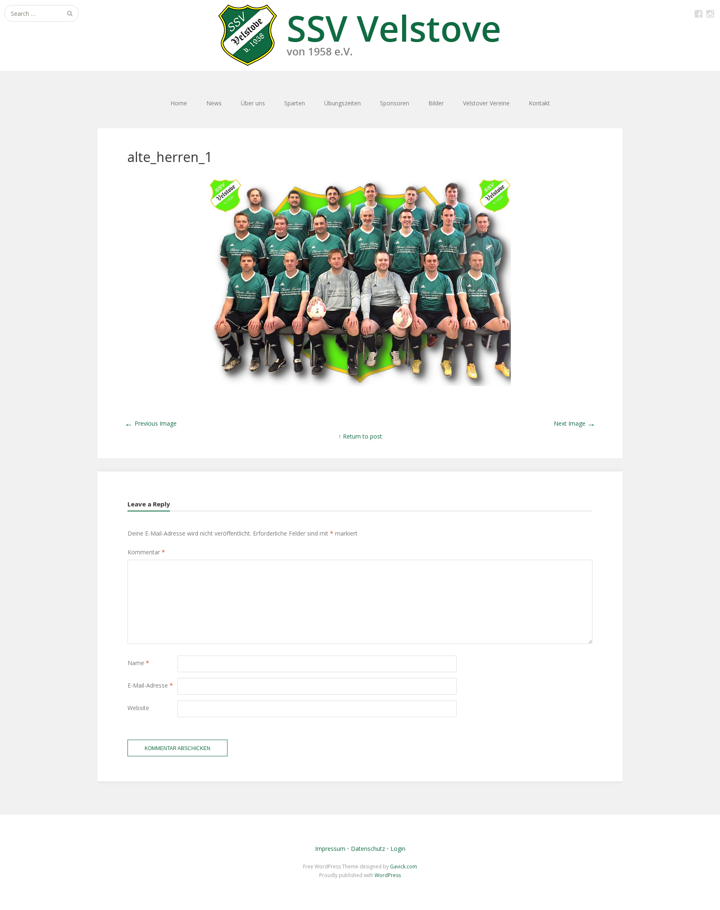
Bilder (436, 103)
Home (178, 103)
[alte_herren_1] (360, 384)
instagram (710, 13)
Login (397, 849)
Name (138, 663)
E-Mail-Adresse (150, 685)
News (214, 103)
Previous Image (151, 423)
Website (138, 708)
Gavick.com (403, 866)
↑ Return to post (360, 436)
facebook (698, 13)
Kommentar (146, 552)
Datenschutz (368, 849)
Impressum (330, 849)
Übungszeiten (342, 103)
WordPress (388, 875)
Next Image (574, 423)
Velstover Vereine (486, 103)
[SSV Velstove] (360, 35)
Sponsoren (394, 103)
